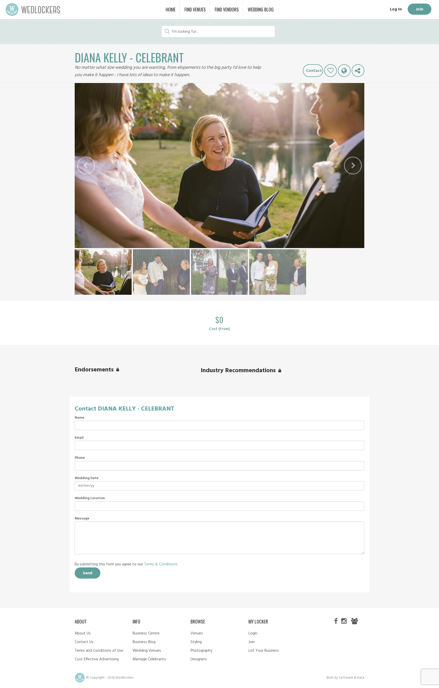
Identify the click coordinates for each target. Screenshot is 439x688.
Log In (396, 9)
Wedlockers (33, 10)
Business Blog (144, 642)
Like (330, 70)
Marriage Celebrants (149, 659)
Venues (197, 633)
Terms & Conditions (160, 564)
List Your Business (263, 651)
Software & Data (351, 677)
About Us (83, 633)
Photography (201, 651)
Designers (199, 659)
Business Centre (146, 633)
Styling (196, 642)
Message (82, 518)
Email (79, 438)
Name (79, 418)
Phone (80, 458)
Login (252, 633)
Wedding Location (90, 498)
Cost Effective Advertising (97, 659)
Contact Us (84, 642)
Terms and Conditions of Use (99, 651)
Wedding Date (86, 478)
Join (419, 9)
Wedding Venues (147, 651)
